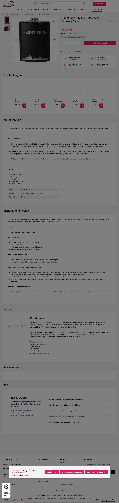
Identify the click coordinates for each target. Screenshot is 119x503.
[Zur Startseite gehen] (9, 4)
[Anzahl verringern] (63, 43)
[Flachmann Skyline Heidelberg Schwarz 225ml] (35, 39)
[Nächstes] (54, 39)
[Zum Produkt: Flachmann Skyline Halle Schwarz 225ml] (59, 97)
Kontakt (39, 478)
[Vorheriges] (16, 39)
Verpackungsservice (67, 481)
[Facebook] (57, 491)
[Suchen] (84, 3)
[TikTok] (62, 491)
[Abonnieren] (113, 472)
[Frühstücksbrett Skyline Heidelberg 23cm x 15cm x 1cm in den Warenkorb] (101, 105)
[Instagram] (60, 491)
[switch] (6, 496)
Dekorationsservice (66, 484)
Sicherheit (62, 498)
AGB (97, 500)
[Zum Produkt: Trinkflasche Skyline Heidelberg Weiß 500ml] (40, 97)
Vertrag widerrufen (108, 500)
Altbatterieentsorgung (44, 481)
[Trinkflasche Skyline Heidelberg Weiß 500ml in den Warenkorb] (43, 105)
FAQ (90, 498)
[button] (10, 97)
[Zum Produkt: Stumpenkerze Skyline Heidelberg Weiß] (78, 97)
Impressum (24, 475)
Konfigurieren (52, 472)
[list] (59, 97)
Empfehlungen (39, 498)
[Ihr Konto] (108, 3)
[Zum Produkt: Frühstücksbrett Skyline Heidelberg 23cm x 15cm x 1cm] (98, 97)
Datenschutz (16, 475)
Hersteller (71, 498)
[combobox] (57, 3)
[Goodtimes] (111, 21)
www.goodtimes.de (43, 353)
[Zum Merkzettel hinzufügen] (53, 21)
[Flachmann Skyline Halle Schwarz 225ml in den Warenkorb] (63, 105)
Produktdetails (51, 498)
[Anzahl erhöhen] (82, 43)
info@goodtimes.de (42, 351)
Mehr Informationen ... (18, 473)
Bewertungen (82, 498)
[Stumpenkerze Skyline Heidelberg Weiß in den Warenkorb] (82, 105)
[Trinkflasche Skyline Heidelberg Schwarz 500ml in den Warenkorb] (24, 105)
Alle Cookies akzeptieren (96, 472)
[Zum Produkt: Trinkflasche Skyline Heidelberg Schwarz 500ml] (21, 97)
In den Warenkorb (100, 43)
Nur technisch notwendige (72, 472)
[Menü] (9, 484)
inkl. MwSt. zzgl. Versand (68, 33)
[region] (30, 39)
